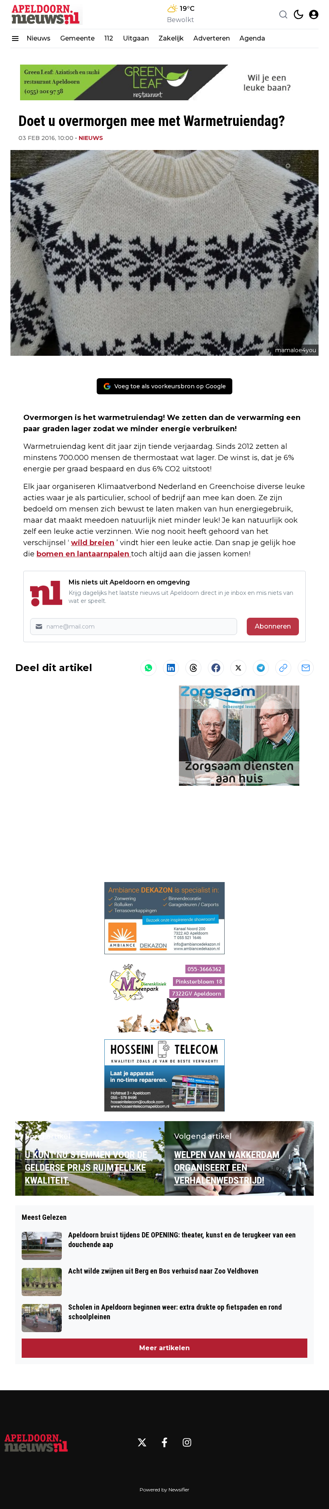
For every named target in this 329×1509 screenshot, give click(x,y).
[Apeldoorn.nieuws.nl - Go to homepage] (36, 1442)
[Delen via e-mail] (306, 668)
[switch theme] (298, 14)
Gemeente (77, 38)
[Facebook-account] (164, 1442)
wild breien (92, 542)
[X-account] (142, 1442)
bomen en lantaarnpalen (84, 554)
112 (108, 38)
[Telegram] (261, 668)
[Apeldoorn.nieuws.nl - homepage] (46, 14)
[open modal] (314, 14)
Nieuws (38, 38)
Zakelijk (171, 38)
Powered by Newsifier (164, 1490)
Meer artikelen (164, 1348)
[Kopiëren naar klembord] (283, 668)
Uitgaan (136, 38)
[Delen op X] (238, 668)
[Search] (283, 14)
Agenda (252, 38)
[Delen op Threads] (193, 668)
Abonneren (273, 626)
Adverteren (211, 38)
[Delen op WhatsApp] (148, 668)
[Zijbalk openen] (15, 38)
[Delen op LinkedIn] (171, 668)
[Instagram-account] (187, 1442)
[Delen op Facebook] (216, 668)
